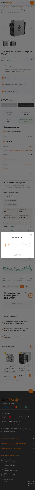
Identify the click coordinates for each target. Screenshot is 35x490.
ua (17, 245)
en (26, 245)
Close (31, 235)
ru (9, 245)
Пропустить (17, 254)
